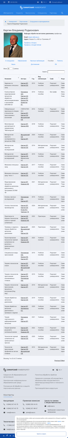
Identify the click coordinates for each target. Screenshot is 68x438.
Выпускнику (30, 13)
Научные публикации (37, 61)
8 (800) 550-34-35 (31, 404)
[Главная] (5, 22)
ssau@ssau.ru (11, 412)
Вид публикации (42, 78)
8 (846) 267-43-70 (12, 404)
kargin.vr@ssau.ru (33, 37)
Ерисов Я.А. (24, 100)
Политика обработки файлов (46, 375)
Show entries (11, 69)
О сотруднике (9, 61)
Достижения (35, 64)
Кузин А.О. (24, 210)
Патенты (60, 61)
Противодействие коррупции (46, 388)
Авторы (23, 79)
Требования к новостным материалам (56, 411)
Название (8, 79)
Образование (22, 61)
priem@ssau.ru (30, 412)
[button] (44, 2)
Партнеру (53, 13)
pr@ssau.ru (51, 406)
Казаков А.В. (25, 184)
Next (63, 360)
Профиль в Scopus (30, 43)
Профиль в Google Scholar (32, 45)
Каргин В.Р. (24, 83)
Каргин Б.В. (24, 85)
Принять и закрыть (41, 434)
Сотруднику (42, 13)
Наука (13, 64)
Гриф (51, 79)
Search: (44, 72)
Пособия (50, 61)
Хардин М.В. (25, 126)
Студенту (19, 13)
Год (33, 79)
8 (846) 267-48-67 (31, 408)
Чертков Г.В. (25, 212)
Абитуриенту (8, 13)
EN (56, 64)
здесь (59, 421)
